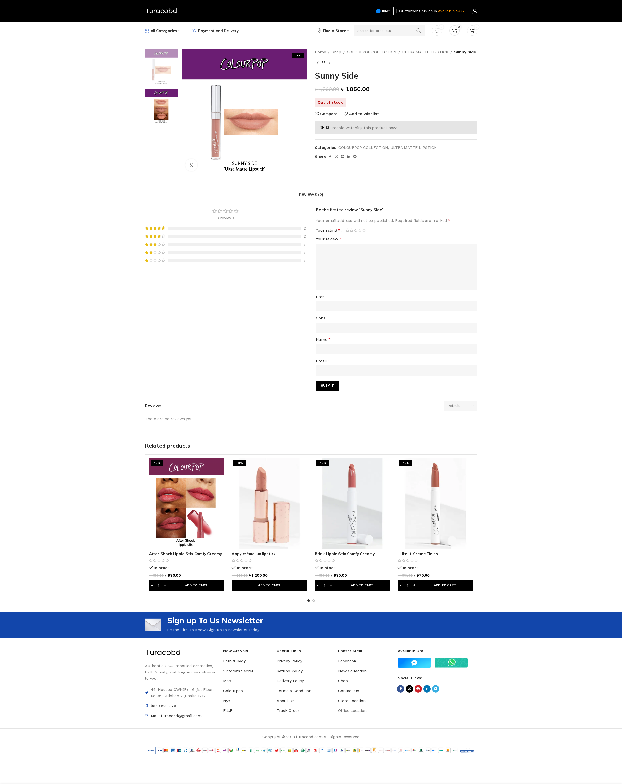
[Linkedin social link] (349, 156)
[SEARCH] (419, 30)
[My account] (475, 11)
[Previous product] (318, 63)
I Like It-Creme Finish (418, 553)
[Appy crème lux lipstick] (269, 503)
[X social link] (336, 156)
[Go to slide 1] (308, 600)
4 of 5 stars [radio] (360, 230)
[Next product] (329, 63)
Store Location (352, 700)
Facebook (347, 661)
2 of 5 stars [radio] (351, 230)
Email (323, 361)
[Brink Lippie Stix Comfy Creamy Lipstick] (352, 503)
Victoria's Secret (238, 671)
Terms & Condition (294, 690)
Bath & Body (234, 661)
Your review (328, 239)
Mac (227, 680)
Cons (320, 318)
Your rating (328, 230)
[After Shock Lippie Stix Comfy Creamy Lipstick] (186, 503)
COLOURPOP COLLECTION (371, 52)
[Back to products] (324, 63)
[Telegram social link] (355, 156)
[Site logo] (161, 10)
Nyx (226, 700)
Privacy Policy (289, 661)
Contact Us (348, 690)
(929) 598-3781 (164, 705)
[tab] (311, 192)
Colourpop (233, 690)
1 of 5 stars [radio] (347, 230)
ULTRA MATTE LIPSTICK (425, 52)
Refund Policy (290, 671)
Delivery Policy (290, 680)
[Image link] (163, 652)
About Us (285, 700)
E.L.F (227, 710)
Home (320, 52)
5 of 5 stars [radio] (364, 230)
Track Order (288, 710)
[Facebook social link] (330, 156)
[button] (186, 585)
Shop (336, 52)
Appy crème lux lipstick (254, 553)
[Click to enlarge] (191, 165)
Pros (320, 296)
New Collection (352, 671)
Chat (386, 11)
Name (323, 339)
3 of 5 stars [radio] (356, 230)
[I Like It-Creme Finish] (435, 503)
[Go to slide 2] (313, 600)
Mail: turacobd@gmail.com (176, 715)
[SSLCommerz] (311, 750)
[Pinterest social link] (342, 156)
